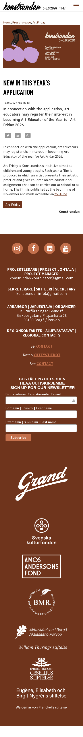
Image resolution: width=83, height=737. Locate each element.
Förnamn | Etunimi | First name (29, 408)
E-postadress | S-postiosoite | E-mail (33, 394)
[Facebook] (8, 135)
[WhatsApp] (28, 135)
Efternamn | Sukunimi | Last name (31, 422)
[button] (76, 5)
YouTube (60, 194)
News (7, 22)
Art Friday (39, 22)
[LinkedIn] (18, 135)
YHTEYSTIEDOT (47, 354)
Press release (21, 22)
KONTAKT (43, 346)
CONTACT (45, 363)
